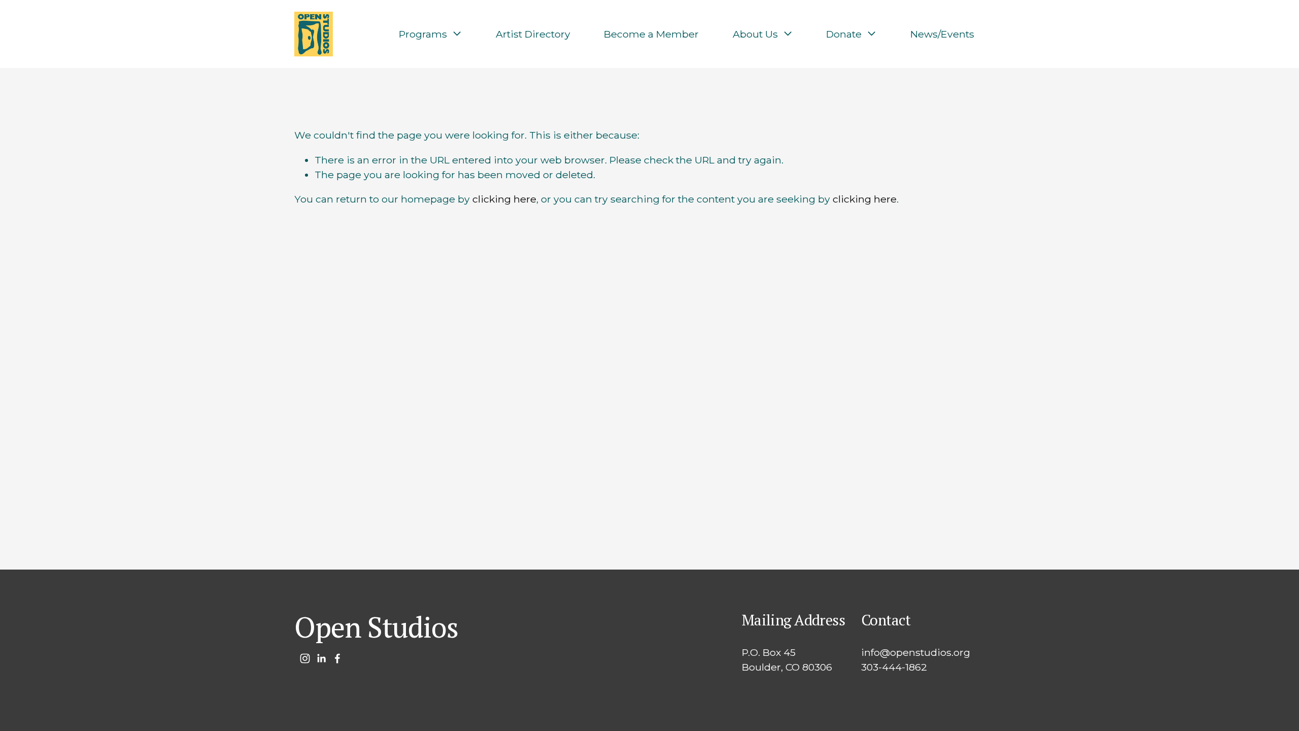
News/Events (942, 34)
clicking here (504, 199)
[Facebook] (337, 658)
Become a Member (651, 34)
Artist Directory (533, 34)
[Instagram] (305, 658)
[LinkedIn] (321, 658)
